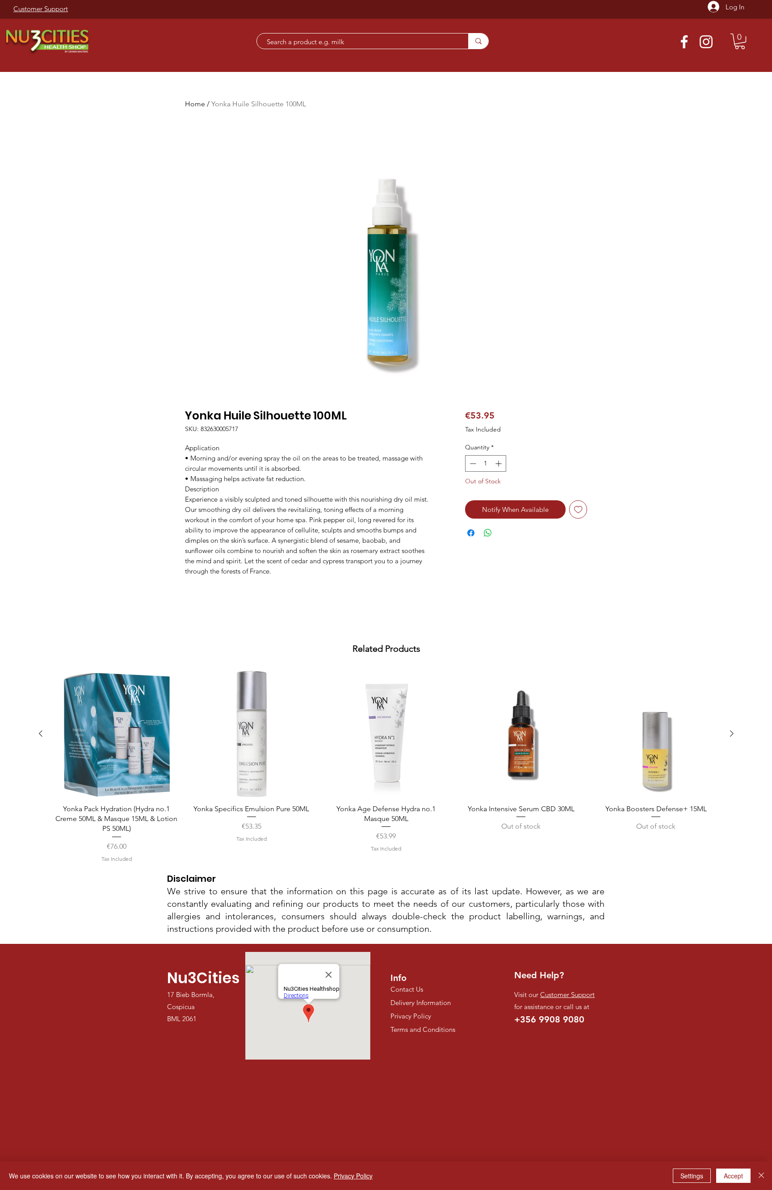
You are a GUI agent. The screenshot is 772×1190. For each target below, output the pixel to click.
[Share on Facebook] (471, 533)
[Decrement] (472, 463)
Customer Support (567, 994)
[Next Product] (731, 733)
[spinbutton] (486, 463)
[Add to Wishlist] (578, 509)
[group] (386, 766)
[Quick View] (117, 734)
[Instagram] (706, 41)
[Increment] (499, 463)
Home (195, 104)
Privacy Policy (353, 1175)
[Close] (761, 1176)
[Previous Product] (40, 733)
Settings (691, 1175)
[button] (739, 41)
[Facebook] (684, 41)
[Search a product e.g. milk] (478, 41)
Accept (733, 1175)
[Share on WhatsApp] (487, 533)
